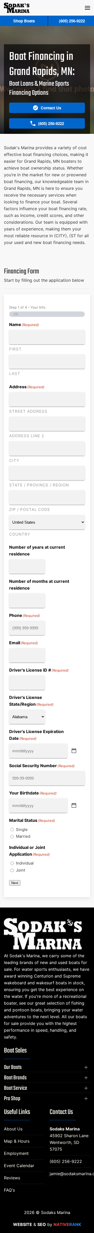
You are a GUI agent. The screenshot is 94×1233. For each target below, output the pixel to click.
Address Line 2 (26, 435)
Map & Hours (17, 1141)
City (14, 460)
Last (14, 373)
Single (22, 829)
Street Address (28, 411)
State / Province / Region (39, 485)
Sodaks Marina (65, 1128)
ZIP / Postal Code (29, 509)
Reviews (12, 1177)
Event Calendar (19, 1165)
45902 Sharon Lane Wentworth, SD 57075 (69, 1142)
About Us (13, 1128)
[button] (87, 8)
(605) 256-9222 (66, 1161)
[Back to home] (17, 8)
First (15, 349)
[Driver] (74, 751)
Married (23, 836)
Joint (20, 870)
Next (14, 883)
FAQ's (9, 1190)
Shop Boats (24, 21)
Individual (25, 863)
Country (19, 534)
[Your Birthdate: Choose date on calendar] (74, 805)
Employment (16, 1153)
